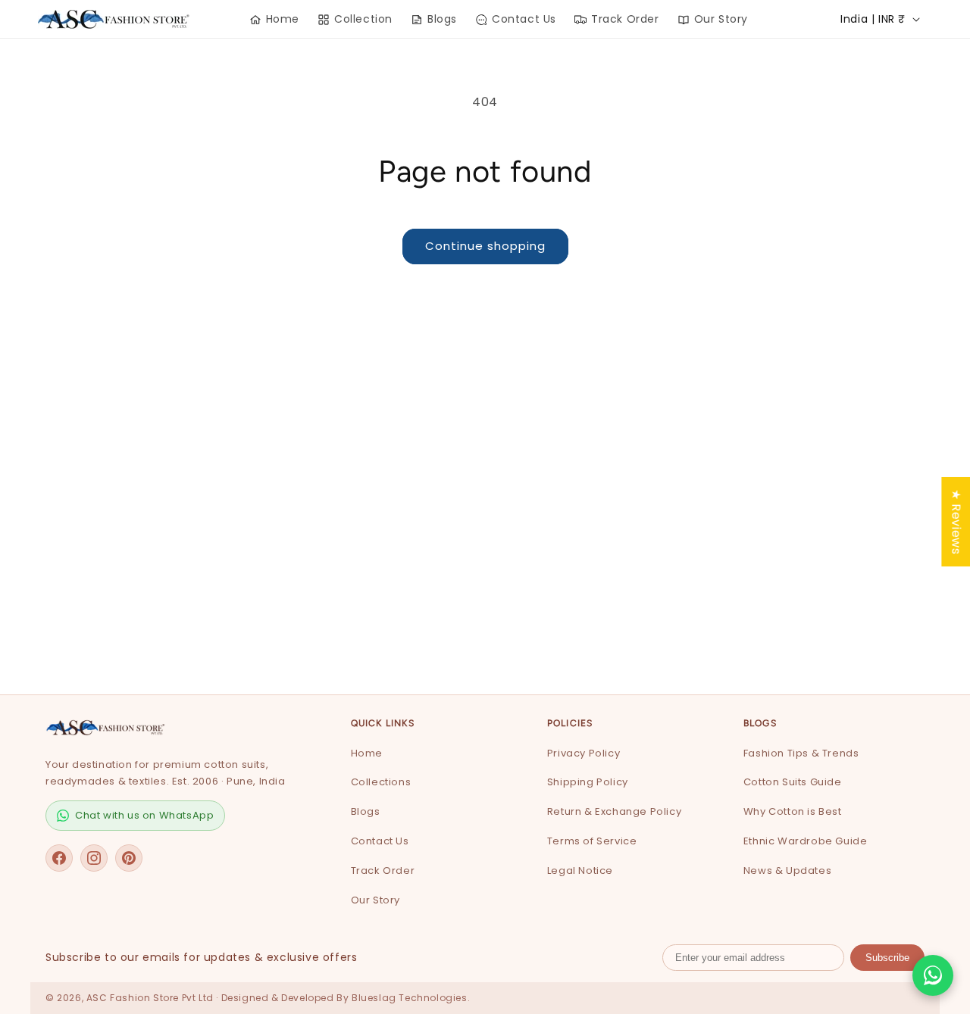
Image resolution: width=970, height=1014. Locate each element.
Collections (381, 782)
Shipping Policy (587, 782)
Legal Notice (580, 870)
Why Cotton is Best (792, 811)
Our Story (375, 900)
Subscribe (887, 957)
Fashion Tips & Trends (801, 753)
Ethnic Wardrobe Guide (805, 841)
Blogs (365, 811)
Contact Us (380, 841)
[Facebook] (59, 858)
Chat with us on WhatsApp (144, 815)
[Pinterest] (128, 858)
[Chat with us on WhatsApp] (932, 975)
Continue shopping (485, 246)
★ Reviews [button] (956, 521)
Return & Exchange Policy (614, 811)
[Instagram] (94, 858)
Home (367, 753)
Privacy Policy (583, 753)
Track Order (383, 870)
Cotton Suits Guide (792, 782)
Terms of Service (592, 841)
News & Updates (787, 870)
